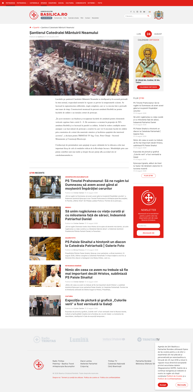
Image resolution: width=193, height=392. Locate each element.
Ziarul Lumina (86, 361)
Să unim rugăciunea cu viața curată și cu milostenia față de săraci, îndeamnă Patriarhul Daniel (95, 215)
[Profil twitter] (134, 12)
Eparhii (44, 3)
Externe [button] (91, 3)
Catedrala (34, 3)
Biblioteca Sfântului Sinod (146, 364)
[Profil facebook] (130, 12)
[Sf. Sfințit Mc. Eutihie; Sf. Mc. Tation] (148, 60)
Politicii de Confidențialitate (169, 379)
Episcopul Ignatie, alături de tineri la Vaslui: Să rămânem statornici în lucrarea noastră (147, 166)
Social (61, 3)
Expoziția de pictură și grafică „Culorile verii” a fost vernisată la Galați (95, 302)
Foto (100, 3)
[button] (190, 3)
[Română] (150, 12)
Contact (87, 18)
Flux (138, 98)
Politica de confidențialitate (110, 377)
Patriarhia (10, 3)
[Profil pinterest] (141, 12)
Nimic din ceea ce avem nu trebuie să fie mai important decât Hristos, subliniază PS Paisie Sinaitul (96, 273)
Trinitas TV (112, 361)
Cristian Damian (78, 193)
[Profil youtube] (144, 12)
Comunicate (81, 3)
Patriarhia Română (143, 361)
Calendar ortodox (73, 18)
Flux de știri (46, 18)
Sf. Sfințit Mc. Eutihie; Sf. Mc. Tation (148, 81)
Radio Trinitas (58, 361)
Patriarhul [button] (22, 3)
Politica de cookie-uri (91, 377)
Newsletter (95, 18)
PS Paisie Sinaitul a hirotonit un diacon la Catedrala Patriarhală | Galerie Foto (95, 244)
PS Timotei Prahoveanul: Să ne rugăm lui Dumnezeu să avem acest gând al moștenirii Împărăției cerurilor (97, 184)
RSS (82, 18)
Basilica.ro (54, 14)
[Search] (148, 16)
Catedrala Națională (116, 364)
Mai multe (181, 385)
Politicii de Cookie (174, 376)
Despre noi (56, 377)
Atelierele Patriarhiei (88, 364)
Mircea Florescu (79, 250)
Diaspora (53, 3)
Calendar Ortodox (148, 87)
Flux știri (148, 175)
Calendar (148, 40)
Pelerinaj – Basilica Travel (63, 364)
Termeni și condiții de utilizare (72, 377)
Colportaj (84, 366)
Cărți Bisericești (114, 366)
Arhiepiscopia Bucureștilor (64, 366)
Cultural (70, 3)
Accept (163, 385)
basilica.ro (41, 37)
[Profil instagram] (137, 12)
